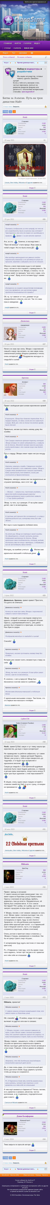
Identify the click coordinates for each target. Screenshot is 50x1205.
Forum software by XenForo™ (25, 1180)
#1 (44, 140)
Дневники (23, 53)
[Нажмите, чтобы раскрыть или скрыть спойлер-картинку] (25, 160)
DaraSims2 (5, 1175)
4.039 (44, 876)
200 (44, 127)
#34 (44, 1139)
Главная (8, 43)
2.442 (44, 123)
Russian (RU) (15, 1175)
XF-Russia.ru (28, 1182)
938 (44, 392)
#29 (44, 595)
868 (44, 870)
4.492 (44, 131)
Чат (13, 53)
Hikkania (21, 182)
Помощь (38, 1175)
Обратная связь (28, 1175)
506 (44, 384)
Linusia (7, 182)
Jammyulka (8, 850)
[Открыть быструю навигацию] (46, 63)
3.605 (44, 327)
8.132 (44, 733)
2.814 (44, 1128)
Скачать (17, 48)
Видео (37, 43)
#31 (44, 829)
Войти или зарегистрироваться (35, 2)
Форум (18, 43)
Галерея (27, 43)
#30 (44, 742)
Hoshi (25, 117)
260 (44, 729)
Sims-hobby (14, 182)
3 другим (32, 850)
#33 (44, 997)
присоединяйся (28, 92)
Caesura (7, 1102)
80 (45, 388)
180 (44, 331)
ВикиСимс (29, 48)
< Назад (5, 111)
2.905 (44, 725)
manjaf (7, 307)
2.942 (44, 1122)
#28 (44, 401)
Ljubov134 (25, 719)
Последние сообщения (24, 57)
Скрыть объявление (45, 69)
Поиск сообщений (9, 57)
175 (44, 874)
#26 (44, 219)
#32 (44, 887)
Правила (45, 1175)
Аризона (25, 378)
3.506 (44, 335)
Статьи (7, 48)
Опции (31, 188)
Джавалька (25, 321)
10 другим (29, 182)
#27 (44, 344)
